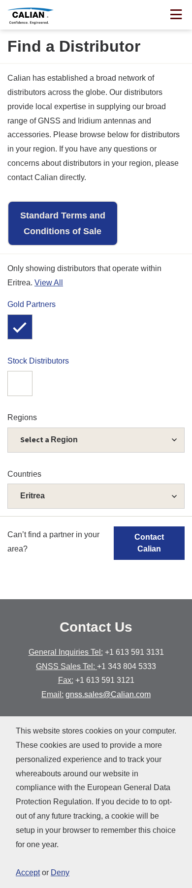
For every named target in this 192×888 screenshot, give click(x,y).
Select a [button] (49, 439)
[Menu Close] (176, 15)
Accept (28, 872)
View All (48, 282)
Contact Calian (149, 543)
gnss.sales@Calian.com (108, 694)
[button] (96, 496)
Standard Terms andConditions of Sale (62, 223)
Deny (60, 872)
